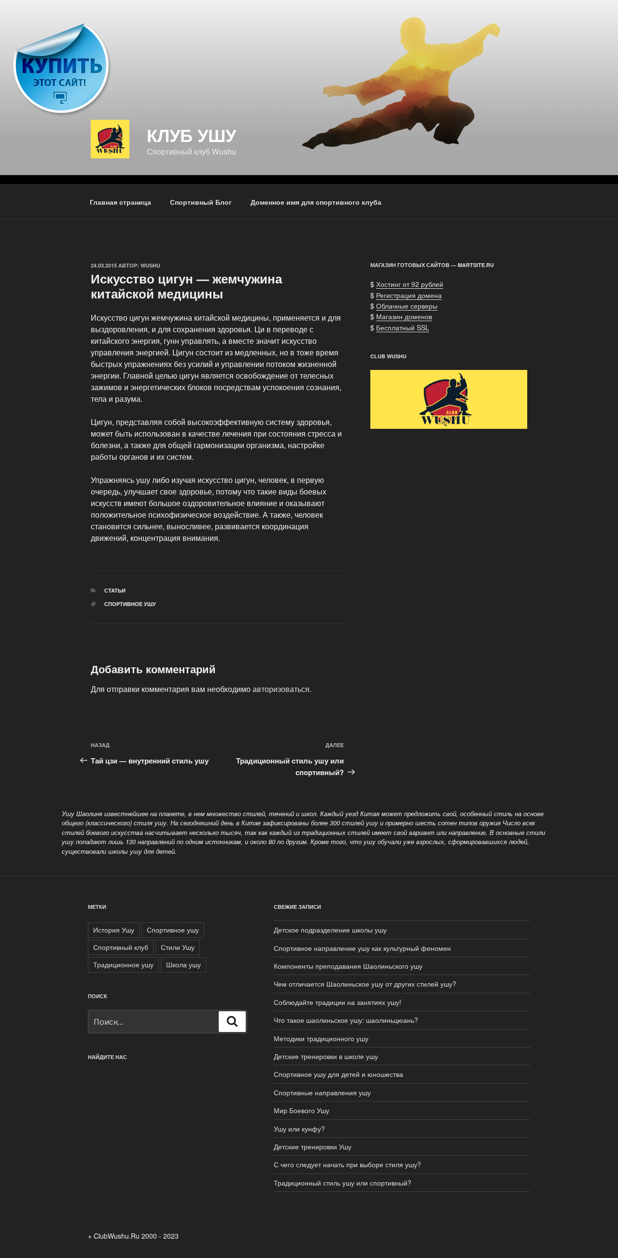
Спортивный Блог (201, 202)
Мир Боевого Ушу (301, 1110)
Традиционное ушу (123, 964)
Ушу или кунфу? (299, 1128)
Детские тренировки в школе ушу (326, 1056)
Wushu (150, 265)
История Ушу (113, 929)
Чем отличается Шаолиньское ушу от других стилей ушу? (365, 984)
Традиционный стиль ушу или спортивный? (342, 1182)
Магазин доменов (404, 316)
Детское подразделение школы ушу (330, 929)
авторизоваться (281, 688)
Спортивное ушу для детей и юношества (338, 1074)
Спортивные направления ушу (322, 1092)
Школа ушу (183, 964)
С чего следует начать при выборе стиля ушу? (347, 1164)
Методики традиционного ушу (321, 1038)
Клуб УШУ (191, 134)
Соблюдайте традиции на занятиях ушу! (337, 1002)
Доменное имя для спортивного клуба (316, 202)
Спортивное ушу (130, 604)
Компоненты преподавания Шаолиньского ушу (348, 966)
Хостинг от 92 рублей (409, 284)
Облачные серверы (406, 306)
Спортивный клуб (120, 947)
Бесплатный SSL (402, 327)
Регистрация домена (409, 295)
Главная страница (120, 202)
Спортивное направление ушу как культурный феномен (362, 948)
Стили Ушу (178, 947)
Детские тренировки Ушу (312, 1146)
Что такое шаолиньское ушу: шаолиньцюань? (346, 1020)
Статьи (115, 590)
